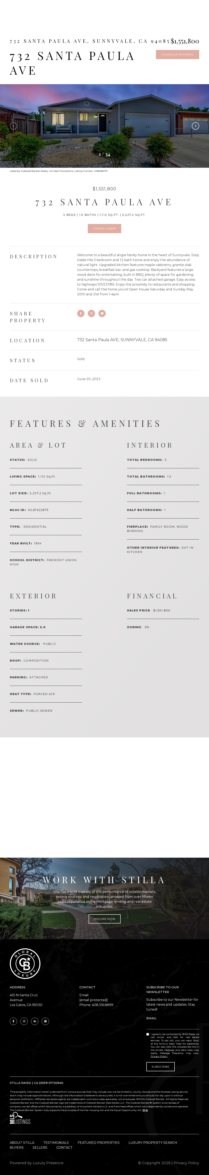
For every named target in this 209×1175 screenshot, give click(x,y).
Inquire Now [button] (104, 918)
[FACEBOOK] (13, 1021)
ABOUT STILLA (22, 1143)
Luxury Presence (48, 1163)
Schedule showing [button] (177, 54)
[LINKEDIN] (34, 1021)
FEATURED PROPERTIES (99, 1143)
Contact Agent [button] (104, 228)
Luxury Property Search (153, 1143)
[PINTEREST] (45, 1021)
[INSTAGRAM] (24, 1021)
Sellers (40, 1148)
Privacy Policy (159, 1056)
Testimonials (56, 1143)
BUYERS (17, 1148)
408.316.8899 (102, 1005)
